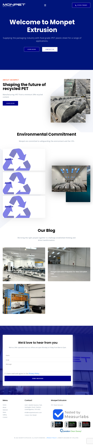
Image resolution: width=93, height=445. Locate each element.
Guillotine (9, 307)
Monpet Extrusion (25, 438)
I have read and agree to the (22, 373)
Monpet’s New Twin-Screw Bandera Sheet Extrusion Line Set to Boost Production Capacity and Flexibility (22, 273)
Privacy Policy (34, 373)
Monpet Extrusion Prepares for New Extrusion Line (69, 272)
